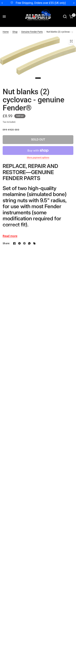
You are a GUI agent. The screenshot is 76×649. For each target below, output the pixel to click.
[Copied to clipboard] (34, 243)
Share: (6, 243)
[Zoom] (71, 41)
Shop (14, 31)
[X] (19, 243)
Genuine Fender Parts (32, 31)
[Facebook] (14, 243)
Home (6, 31)
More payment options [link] (38, 157)
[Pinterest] (24, 243)
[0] (70, 16)
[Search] (65, 16)
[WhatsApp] (29, 243)
